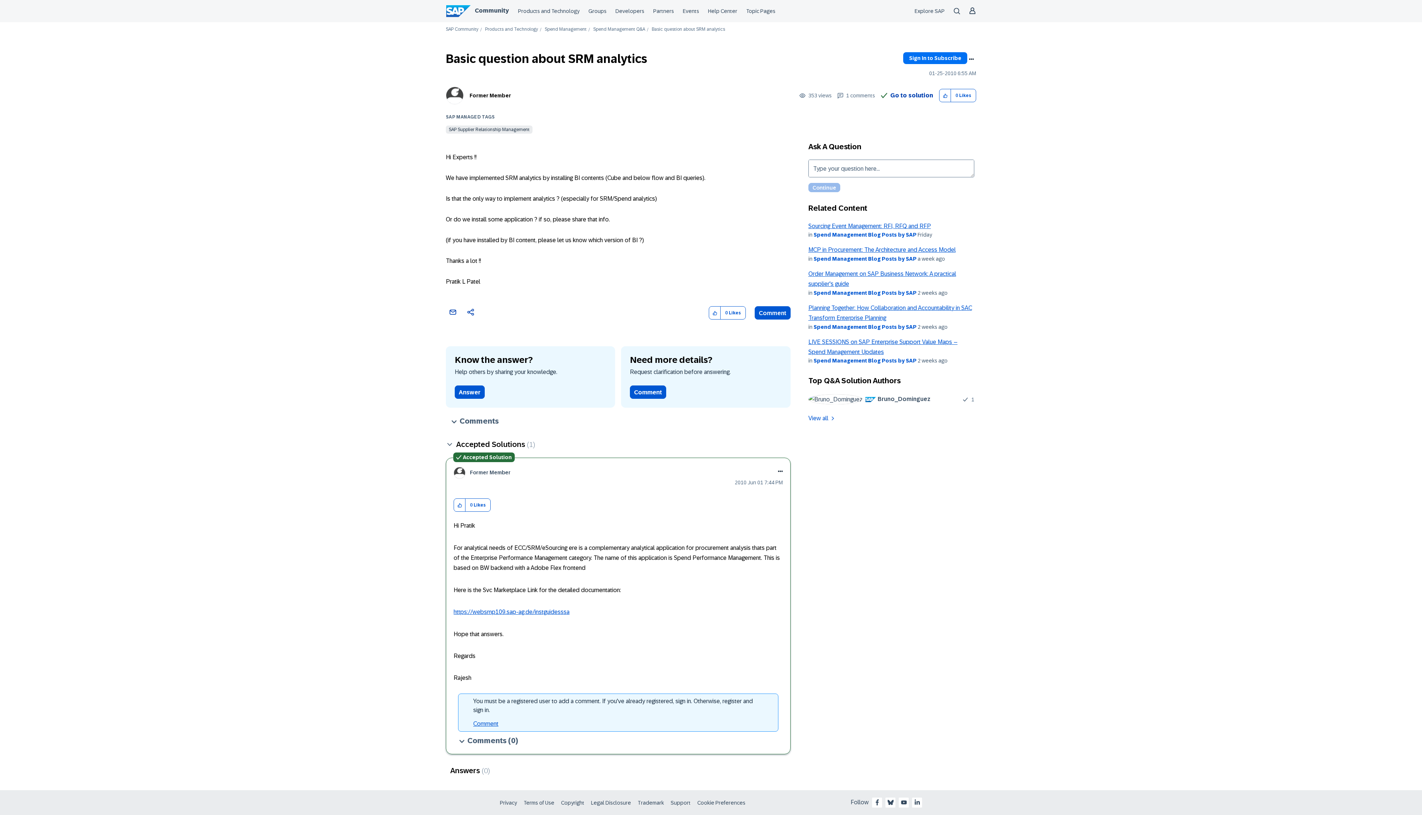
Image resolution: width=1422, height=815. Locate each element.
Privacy (508, 803)
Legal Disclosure (611, 803)
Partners (663, 11)
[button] (945, 95)
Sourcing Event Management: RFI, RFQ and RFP (869, 226)
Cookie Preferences (721, 803)
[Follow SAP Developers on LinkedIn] (917, 802)
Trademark (651, 803)
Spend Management (566, 29)
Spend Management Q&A (619, 29)
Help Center (722, 11)
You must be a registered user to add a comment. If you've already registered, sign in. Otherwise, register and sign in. (613, 705)
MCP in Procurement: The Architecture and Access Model (882, 250)
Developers (629, 11)
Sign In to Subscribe (935, 58)
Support (681, 803)
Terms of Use (539, 803)
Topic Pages (760, 11)
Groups (597, 11)
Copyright (572, 803)
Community (492, 10)
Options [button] (971, 59)
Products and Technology (549, 11)
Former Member (490, 95)
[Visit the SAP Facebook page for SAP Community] (877, 802)
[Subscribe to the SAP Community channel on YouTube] (904, 802)
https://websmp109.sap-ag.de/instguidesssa (512, 612)
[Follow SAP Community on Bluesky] (891, 802)
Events (691, 11)
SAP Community (462, 29)
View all (818, 418)
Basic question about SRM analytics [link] (688, 29)
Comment (773, 313)
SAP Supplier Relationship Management (489, 129)
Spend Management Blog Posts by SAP (865, 235)
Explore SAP (930, 11)
